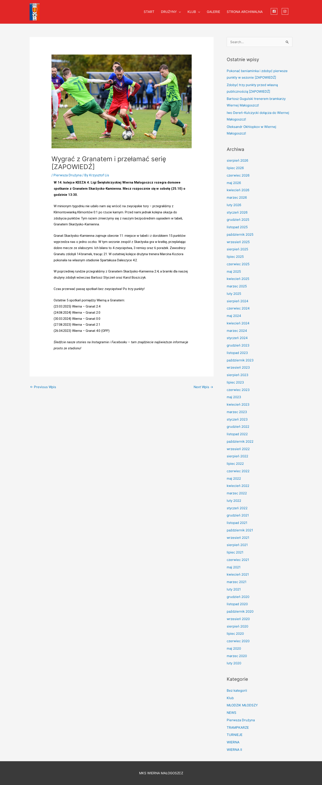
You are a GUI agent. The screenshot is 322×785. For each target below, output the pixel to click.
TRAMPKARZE (238, 727)
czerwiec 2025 (238, 264)
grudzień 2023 (238, 345)
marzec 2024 (237, 331)
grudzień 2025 (238, 219)
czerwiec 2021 (238, 560)
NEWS (231, 713)
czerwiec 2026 (238, 175)
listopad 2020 (237, 604)
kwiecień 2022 (238, 486)
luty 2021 (234, 589)
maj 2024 (234, 316)
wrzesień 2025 (238, 242)
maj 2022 (234, 478)
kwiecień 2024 (238, 323)
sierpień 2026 (237, 160)
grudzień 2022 (238, 426)
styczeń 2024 (237, 338)
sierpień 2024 (237, 301)
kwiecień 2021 (238, 574)
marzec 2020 (237, 656)
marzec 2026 (237, 197)
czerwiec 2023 (238, 390)
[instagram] (285, 11)
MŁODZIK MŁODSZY (242, 705)
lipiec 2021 (235, 552)
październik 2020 (240, 611)
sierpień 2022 (237, 456)
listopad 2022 (237, 434)
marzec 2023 (237, 412)
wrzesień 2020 (238, 619)
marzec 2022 (237, 493)
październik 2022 (240, 441)
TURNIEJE (234, 735)
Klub (230, 698)
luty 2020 (234, 663)
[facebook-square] (274, 11)
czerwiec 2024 (238, 308)
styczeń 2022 (237, 508)
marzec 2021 (236, 582)
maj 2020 (234, 648)
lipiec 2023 (235, 382)
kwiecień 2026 (238, 190)
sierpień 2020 (237, 626)
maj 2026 (234, 183)
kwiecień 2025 (238, 279)
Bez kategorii (237, 690)
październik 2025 (240, 234)
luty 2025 (234, 294)
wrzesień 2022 (238, 449)
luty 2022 (234, 501)
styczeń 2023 (237, 419)
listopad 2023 (237, 353)
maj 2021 (234, 567)
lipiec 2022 (235, 463)
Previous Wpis (43, 387)
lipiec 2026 (235, 168)
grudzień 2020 (238, 597)
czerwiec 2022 (238, 471)
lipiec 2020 (235, 633)
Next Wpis (203, 387)
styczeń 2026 (237, 212)
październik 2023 (240, 360)
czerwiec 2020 (238, 641)
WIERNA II (234, 750)
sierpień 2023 (237, 375)
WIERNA (233, 742)
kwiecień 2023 (238, 404)
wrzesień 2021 (238, 538)
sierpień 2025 (237, 249)
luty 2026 (234, 205)
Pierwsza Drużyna (67, 175)
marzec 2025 (237, 286)
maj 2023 (234, 397)
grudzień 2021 (238, 515)
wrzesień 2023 (238, 367)
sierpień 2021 (237, 545)
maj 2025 (234, 271)
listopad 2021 (237, 523)
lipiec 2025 (235, 257)
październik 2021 (240, 530)
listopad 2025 (237, 227)
